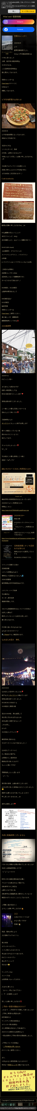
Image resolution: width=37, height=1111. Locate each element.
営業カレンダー (13, 1065)
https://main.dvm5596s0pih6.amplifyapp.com (15, 510)
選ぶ (13, 11)
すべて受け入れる (28, 11)
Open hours (5, 83)
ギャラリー (5, 423)
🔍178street (5, 634)
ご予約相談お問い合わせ (11, 1046)
